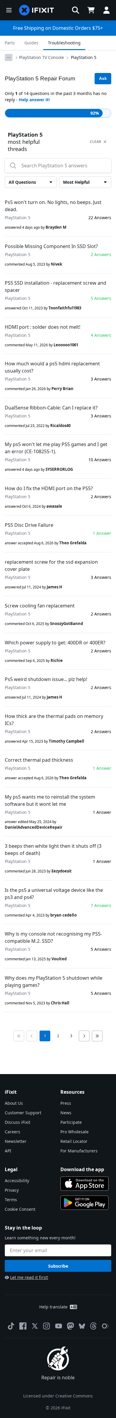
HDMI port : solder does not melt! (42, 327)
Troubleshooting (64, 43)
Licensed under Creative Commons (58, 1396)
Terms (11, 1199)
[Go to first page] (18, 1036)
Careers (12, 1132)
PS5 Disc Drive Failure (29, 525)
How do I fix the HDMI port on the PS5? (49, 488)
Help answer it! (34, 99)
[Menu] (9, 10)
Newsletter (15, 1141)
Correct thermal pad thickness (39, 760)
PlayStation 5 (83, 57)
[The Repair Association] (105, 1326)
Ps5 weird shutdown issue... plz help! (46, 679)
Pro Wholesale (74, 1132)
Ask (103, 78)
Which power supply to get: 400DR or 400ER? (55, 642)
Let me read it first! (29, 1277)
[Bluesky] (82, 1326)
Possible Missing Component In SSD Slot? (51, 246)
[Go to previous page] (31, 1036)
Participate (71, 1122)
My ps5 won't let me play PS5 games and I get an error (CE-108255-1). (56, 448)
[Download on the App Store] (84, 1184)
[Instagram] (46, 1326)
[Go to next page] (84, 1036)
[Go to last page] (97, 1036)
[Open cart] (91, 10)
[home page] (36, 10)
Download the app (82, 1169)
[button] (75, 10)
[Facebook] (22, 1326)
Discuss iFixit (17, 1122)
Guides (31, 43)
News (65, 1112)
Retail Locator (73, 1141)
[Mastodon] (70, 1326)
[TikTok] (11, 1326)
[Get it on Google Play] (84, 1203)
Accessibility (17, 1180)
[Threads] (93, 1326)
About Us (14, 1103)
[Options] (8, 57)
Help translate (53, 1307)
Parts (10, 43)
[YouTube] (58, 1326)
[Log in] (106, 10)
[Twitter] (34, 1326)
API (8, 1151)
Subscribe (58, 1266)
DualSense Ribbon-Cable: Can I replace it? (51, 407)
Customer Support (23, 1112)
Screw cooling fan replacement (40, 605)
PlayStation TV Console (41, 57)
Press (65, 1103)
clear (95, 141)
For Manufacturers (79, 1151)
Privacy (12, 1190)
